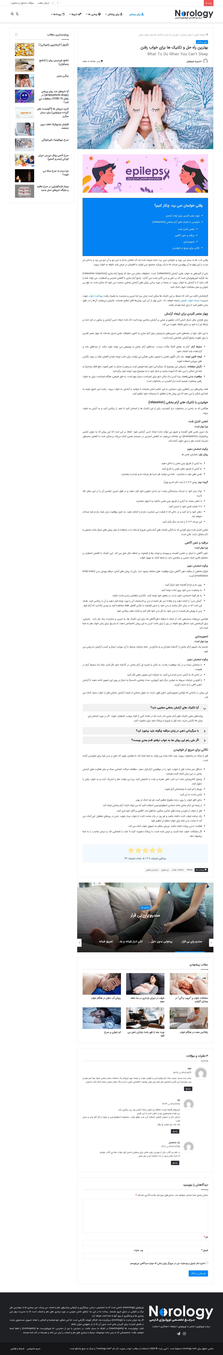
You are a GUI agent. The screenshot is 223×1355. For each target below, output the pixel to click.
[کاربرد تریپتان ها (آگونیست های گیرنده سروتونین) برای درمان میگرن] (24, 113)
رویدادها (57, 14)
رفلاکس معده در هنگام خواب (194, 1032)
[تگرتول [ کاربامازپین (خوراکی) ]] (24, 49)
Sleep (190, 869)
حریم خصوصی (33, 1348)
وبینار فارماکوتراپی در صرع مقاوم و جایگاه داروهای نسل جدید (53, 188)
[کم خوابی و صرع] (102, 1018)
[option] (145, 917)
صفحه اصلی (200, 35)
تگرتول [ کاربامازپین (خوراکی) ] (54, 45)
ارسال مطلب (43, 3)
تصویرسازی (188, 242)
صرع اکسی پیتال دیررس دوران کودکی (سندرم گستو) (53, 157)
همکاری (164, 1326)
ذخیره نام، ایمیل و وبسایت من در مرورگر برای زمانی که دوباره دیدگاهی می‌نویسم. (167, 1263)
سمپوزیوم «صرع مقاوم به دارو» (187, 3)
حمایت (155, 1326)
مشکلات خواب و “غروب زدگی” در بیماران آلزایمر (191, 999)
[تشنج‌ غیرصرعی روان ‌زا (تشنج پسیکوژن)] (24, 65)
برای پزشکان (114, 14)
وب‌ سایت (138, 1250)
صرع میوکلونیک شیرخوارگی (55, 140)
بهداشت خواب (96, 296)
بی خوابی (165, 869)
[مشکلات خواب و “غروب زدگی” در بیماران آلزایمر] (189, 984)
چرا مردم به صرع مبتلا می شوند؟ (56, 172)
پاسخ (188, 1089)
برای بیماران (135, 14)
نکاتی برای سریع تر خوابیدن (186, 248)
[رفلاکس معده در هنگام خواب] (189, 1018)
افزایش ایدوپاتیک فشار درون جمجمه (54, 126)
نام (206, 1237)
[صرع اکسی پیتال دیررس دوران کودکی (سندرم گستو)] (24, 160)
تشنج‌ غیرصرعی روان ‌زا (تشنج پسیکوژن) (54, 62)
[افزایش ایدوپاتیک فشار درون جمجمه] (24, 129)
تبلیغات (173, 1326)
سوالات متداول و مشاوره (22, 3)
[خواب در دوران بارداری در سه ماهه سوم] (145, 984)
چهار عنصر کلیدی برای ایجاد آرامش (183, 216)
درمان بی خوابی (152, 869)
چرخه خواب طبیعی (189, 300)
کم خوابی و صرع (112, 1032)
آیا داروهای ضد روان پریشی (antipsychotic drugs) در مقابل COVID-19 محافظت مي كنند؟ (54, 96)
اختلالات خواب (178, 869)
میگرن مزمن (63, 76)
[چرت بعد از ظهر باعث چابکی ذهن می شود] (145, 1018)
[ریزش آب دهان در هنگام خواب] (102, 984)
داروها (75, 14)
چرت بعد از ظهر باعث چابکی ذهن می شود (146, 1033)
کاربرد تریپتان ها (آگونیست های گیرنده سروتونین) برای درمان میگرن (53, 112)
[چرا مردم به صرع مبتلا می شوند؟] (24, 175)
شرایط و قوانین (17, 1348)
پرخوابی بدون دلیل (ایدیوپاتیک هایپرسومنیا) (145, 915)
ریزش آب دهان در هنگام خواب (106, 998)
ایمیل (204, 1250)
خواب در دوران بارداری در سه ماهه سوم (147, 999)
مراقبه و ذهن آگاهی (184, 235)
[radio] (159, 851)
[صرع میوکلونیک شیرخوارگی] (24, 144)
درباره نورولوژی (203, 1326)
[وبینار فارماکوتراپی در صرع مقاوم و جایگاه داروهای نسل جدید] (24, 191)
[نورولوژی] (194, 14)
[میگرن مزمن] (24, 80)
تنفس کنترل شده (186, 229)
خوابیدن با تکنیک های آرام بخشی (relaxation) (176, 222)
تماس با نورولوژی (186, 1326)
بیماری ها (93, 14)
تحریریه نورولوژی (194, 61)
